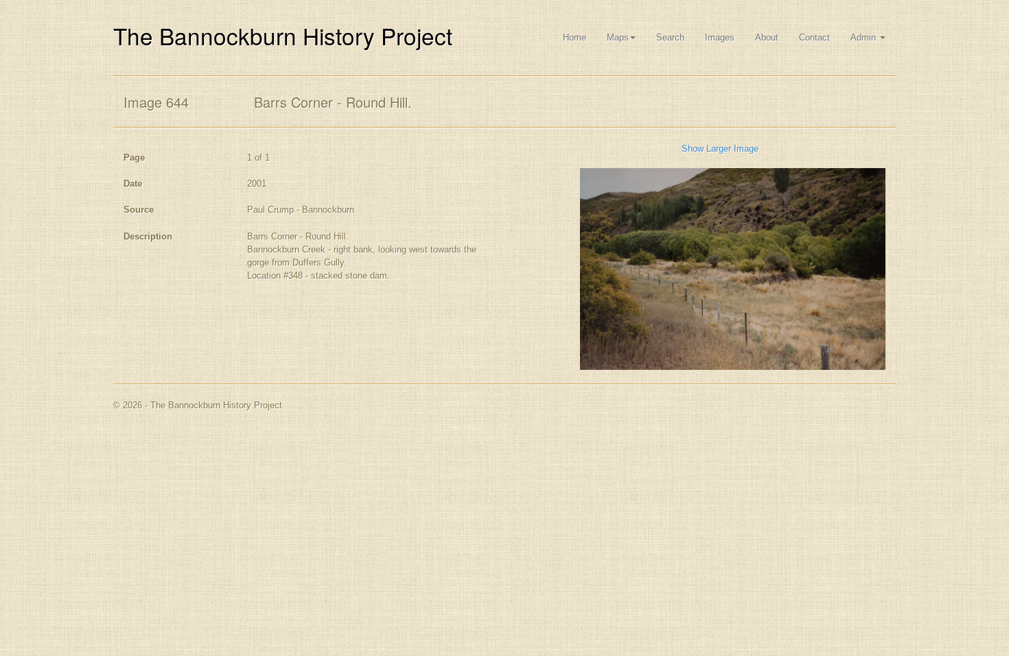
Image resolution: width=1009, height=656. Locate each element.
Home (574, 37)
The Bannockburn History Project (282, 35)
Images (719, 37)
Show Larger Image (720, 148)
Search (670, 37)
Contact (814, 37)
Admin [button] (864, 37)
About (766, 37)
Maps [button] (618, 37)
